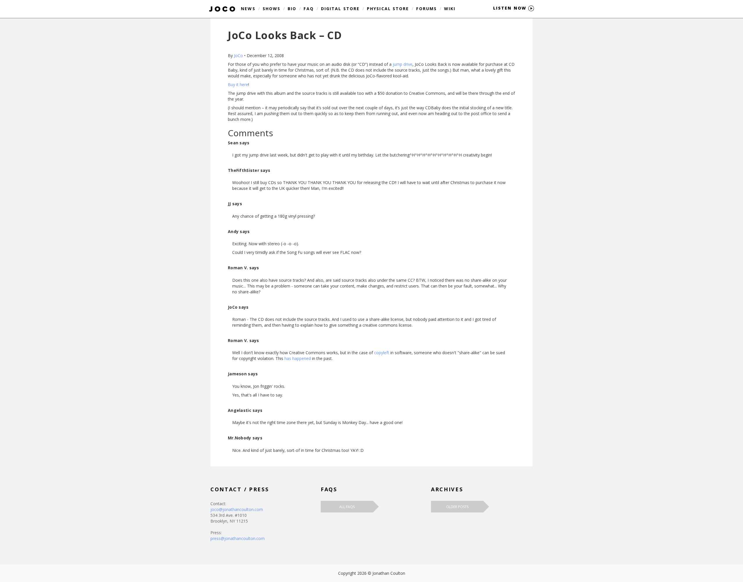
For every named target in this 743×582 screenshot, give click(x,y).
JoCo (238, 55)
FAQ (308, 8)
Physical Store (388, 8)
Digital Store (340, 8)
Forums (426, 8)
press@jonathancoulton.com (237, 538)
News (248, 8)
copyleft (381, 352)
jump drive (402, 64)
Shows (272, 8)
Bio (292, 8)
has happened (297, 358)
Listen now (510, 8)
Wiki (449, 8)
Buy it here (238, 84)
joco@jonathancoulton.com (236, 509)
